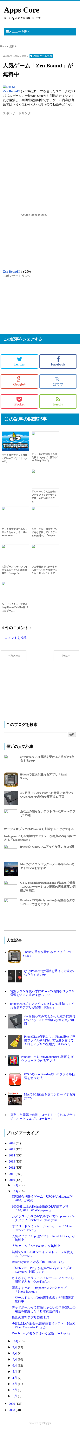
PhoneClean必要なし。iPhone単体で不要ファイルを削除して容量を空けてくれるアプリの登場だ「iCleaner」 (50, 1040)
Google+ (19, 384)
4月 (15, 1377)
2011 (12, 1173)
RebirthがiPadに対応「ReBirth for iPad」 (38, 1262)
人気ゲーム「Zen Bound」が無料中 (36, 1246)
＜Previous (14, 655)
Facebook (58, 364)
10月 (15, 1341)
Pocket (19, 404)
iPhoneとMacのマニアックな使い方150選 (47, 846)
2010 (12, 1180)
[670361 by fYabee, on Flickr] (9, 87)
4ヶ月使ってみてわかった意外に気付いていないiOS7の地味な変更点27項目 (49, 1020)
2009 (12, 1403)
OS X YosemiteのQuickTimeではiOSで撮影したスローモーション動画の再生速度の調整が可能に (48, 886)
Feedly (58, 404)
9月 (15, 1347)
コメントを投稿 (16, 637)
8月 (15, 1353)
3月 (15, 1384)
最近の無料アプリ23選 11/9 (30, 1317)
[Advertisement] (32, 140)
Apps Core (21, 9)
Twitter (19, 364)
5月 (15, 1371)
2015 (12, 1149)
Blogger (46, 1423)
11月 (15, 1191)
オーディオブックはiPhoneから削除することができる (39, 829)
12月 (15, 1185)
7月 (15, 1359)
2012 (12, 1167)
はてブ (58, 381)
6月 (15, 1365)
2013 (12, 1161)
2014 (12, 1155)
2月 (15, 1390)
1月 (15, 1396)
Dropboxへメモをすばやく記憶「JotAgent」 (41, 1333)
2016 (12, 1143)
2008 (12, 1410)
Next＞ (66, 655)
